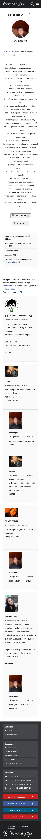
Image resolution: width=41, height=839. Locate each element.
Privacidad (11, 826)
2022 (11, 780)
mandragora (14, 51)
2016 (11, 784)
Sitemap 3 (27, 825)
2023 (6, 780)
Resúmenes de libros (12, 755)
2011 (6, 788)
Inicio (5, 51)
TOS (18, 826)
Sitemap (10, 825)
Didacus (13, 236)
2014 (21, 784)
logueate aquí (9, 289)
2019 (26, 780)
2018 (30, 780)
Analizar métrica (10, 748)
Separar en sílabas (11, 751)
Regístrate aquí (9, 286)
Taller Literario (10, 759)
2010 (11, 788)
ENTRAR (9, 730)
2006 (30, 788)
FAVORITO (22, 223)
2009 (16, 788)
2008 (21, 788)
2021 (16, 780)
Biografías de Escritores (13, 763)
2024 (16, 776)
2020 (21, 780)
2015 (16, 784)
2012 (30, 784)
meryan (8, 262)
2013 (26, 784)
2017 (6, 784)
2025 (11, 776)
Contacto (25, 826)
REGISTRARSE (12, 734)
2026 (6, 776)
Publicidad (11, 828)
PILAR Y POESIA (11, 521)
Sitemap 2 (18, 825)
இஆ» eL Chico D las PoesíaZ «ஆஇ (18, 316)
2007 (26, 788)
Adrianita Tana (17, 262)
